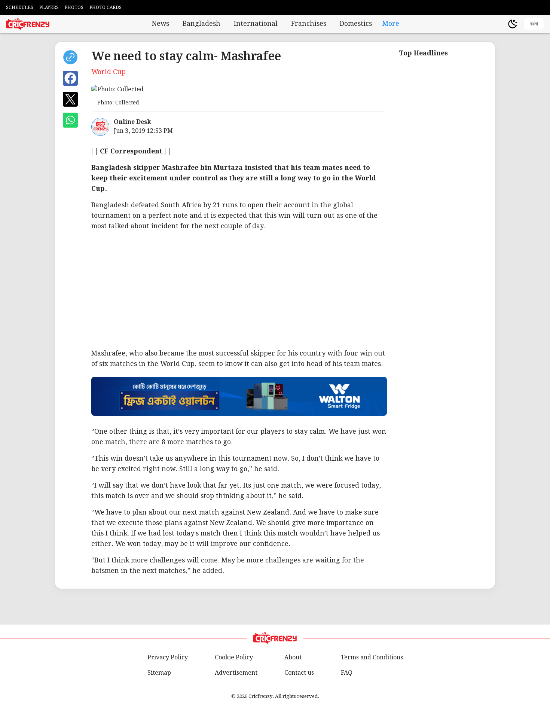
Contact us (299, 673)
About (293, 657)
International (256, 24)
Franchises (308, 24)
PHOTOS (74, 7)
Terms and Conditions (372, 657)
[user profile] (499, 23)
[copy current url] (70, 57)
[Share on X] (70, 99)
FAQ (346, 673)
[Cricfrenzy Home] (27, 24)
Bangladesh (201, 24)
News (160, 24)
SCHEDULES (19, 7)
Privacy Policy (167, 657)
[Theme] (512, 24)
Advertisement (236, 673)
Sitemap (159, 673)
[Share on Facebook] (70, 78)
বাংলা (534, 24)
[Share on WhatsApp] (70, 120)
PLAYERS (49, 7)
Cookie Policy (234, 657)
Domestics (356, 24)
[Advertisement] (315, 290)
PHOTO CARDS (105, 7)
